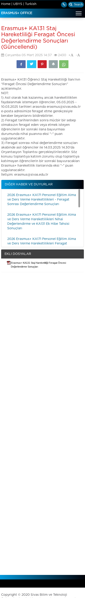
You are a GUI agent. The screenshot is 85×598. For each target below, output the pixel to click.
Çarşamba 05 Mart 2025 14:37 (28, 55)
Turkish (30, 4)
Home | (6, 4)
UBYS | (18, 4)
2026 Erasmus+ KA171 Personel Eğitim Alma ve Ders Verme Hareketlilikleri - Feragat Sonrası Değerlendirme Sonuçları (41, 200)
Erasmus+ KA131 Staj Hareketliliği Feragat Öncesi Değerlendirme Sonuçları (38, 264)
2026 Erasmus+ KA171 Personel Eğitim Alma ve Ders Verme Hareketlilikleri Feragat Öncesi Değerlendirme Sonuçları (41, 243)
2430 (61, 55)
